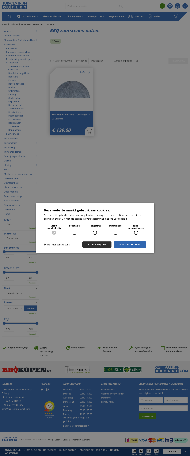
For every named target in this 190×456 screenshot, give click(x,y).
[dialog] (95, 228)
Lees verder (134, 218)
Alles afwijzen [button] (97, 244)
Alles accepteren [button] (130, 244)
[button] (57, 244)
